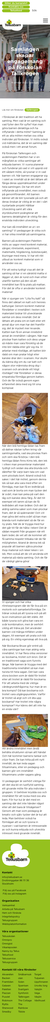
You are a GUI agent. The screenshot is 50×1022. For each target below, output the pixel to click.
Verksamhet (8, 905)
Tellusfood (16, 11)
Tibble (21, 1012)
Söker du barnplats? (16, 3)
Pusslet (6, 997)
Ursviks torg (40, 986)
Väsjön (38, 997)
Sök (34, 10)
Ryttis (5, 1004)
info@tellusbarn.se (12, 877)
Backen (6, 978)
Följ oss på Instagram (14, 894)
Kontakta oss (16, 7)
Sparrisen (23, 986)
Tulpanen (39, 978)
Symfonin (23, 993)
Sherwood (7, 1008)
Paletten (6, 989)
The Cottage (25, 1001)
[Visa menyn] (45, 20)
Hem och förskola (11, 913)
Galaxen (6, 986)
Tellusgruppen (10, 920)
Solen (21, 982)
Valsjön (38, 989)
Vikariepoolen (9, 947)
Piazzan (6, 993)
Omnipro (7, 940)
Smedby (6, 1012)
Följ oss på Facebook (14, 890)
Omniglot (7, 944)
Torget (37, 974)
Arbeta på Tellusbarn (13, 909)
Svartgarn (23, 989)
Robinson (7, 1001)
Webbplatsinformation (14, 924)
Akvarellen (7, 974)
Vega (37, 993)
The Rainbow (23, 1006)
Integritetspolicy (11, 917)
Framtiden (7, 982)
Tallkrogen (32, 110)
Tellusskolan (8, 936)
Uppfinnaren (41, 982)
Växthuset (39, 1001)
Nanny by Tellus (10, 951)
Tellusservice (9, 959)
